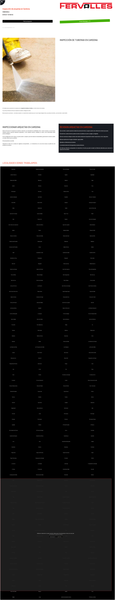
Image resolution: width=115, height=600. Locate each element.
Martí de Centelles (40, 280)
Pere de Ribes (13, 274)
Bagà (92, 180)
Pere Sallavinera (40, 324)
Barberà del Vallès (13, 180)
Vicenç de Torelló (92, 296)
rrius (13, 441)
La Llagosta (40, 313)
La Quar (13, 352)
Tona (92, 191)
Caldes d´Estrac (66, 246)
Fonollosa (92, 447)
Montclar (66, 419)
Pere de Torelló (92, 169)
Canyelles (66, 196)
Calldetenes (40, 208)
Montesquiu (40, 419)
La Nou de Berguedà (13, 313)
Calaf (13, 252)
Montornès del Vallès (39, 474)
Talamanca (92, 402)
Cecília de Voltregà (39, 296)
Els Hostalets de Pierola (13, 430)
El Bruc (92, 391)
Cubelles (39, 396)
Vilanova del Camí (66, 235)
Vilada (66, 324)
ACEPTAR (59, 536)
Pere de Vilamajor (66, 169)
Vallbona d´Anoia (40, 335)
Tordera (66, 396)
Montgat (13, 419)
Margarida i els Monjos (92, 358)
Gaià (92, 408)
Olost (13, 374)
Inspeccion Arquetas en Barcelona (8, 27)
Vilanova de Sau (66, 263)
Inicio (3, 27)
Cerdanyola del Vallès (13, 474)
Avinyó (40, 246)
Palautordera (39, 291)
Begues (39, 591)
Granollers (13, 447)
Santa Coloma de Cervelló (92, 380)
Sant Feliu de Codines (92, 285)
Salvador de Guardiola (40, 169)
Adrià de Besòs (92, 224)
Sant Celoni (66, 352)
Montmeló (66, 474)
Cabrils (13, 185)
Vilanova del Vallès (39, 235)
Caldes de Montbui (39, 269)
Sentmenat (66, 408)
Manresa (39, 185)
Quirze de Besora (66, 319)
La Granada (40, 463)
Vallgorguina (92, 330)
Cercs (66, 430)
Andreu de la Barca (39, 224)
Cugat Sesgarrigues (66, 291)
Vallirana (66, 330)
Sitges (66, 363)
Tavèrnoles (40, 402)
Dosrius (13, 396)
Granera (39, 447)
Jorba (40, 413)
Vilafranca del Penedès (13, 241)
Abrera (92, 396)
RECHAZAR (52, 536)
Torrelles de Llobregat (66, 374)
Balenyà (66, 180)
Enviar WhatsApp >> (84, 21)
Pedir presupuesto (27, 21)
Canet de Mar (39, 202)
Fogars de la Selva (66, 452)
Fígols (92, 452)
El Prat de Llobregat (39, 430)
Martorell (13, 263)
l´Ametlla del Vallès (66, 469)
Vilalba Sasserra (92, 263)
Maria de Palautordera (13, 385)
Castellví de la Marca (39, 435)
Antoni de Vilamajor (92, 219)
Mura (92, 185)
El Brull (92, 458)
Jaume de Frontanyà (13, 213)
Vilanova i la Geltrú (13, 235)
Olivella (39, 374)
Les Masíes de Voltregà (92, 341)
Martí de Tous (13, 280)
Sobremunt (40, 363)
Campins (66, 202)
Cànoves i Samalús (92, 196)
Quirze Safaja (13, 319)
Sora (92, 591)
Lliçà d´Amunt (66, 391)
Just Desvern (39, 285)
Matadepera (40, 258)
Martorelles (92, 258)
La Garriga (66, 463)
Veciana (13, 330)
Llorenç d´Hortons (13, 285)
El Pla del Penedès (66, 424)
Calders (92, 246)
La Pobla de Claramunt (92, 308)
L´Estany (13, 469)
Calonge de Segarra (92, 202)
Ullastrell (39, 358)
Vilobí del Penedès (13, 391)
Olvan (92, 369)
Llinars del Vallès (66, 341)
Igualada (13, 424)
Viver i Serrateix (92, 385)
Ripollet (66, 219)
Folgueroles (13, 452)
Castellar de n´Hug (13, 258)
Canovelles (13, 202)
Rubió (92, 213)
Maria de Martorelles (92, 352)
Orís (66, 369)
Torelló (66, 380)
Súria (92, 335)
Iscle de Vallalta (39, 213)
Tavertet (13, 402)
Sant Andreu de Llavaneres (13, 224)
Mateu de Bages (40, 274)
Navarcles (66, 185)
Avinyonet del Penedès (13, 246)
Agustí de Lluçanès (66, 224)
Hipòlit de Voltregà (13, 269)
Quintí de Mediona (92, 319)
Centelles (92, 430)
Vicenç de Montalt (13, 302)
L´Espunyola (40, 469)
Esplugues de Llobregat (40, 458)
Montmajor (92, 413)
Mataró (39, 230)
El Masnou (92, 424)
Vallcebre (13, 335)
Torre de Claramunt (39, 380)
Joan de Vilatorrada (92, 208)
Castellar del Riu (92, 252)
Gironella (66, 458)
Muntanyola (13, 191)
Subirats (13, 341)
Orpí (13, 369)
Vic (92, 324)
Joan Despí (40, 196)
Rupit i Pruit (66, 213)
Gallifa (66, 591)
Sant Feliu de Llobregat (66, 285)
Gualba (92, 441)
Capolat (66, 174)
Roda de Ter (40, 219)
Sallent (13, 230)
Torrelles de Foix (92, 374)
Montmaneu (66, 413)
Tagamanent (13, 408)
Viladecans (66, 241)
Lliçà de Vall (40, 391)
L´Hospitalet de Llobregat (92, 463)
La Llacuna (13, 463)
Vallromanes (40, 330)
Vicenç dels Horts (66, 296)
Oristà (40, 369)
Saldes (40, 341)
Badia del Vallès (66, 230)
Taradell (66, 402)
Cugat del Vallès (92, 291)
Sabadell (39, 308)
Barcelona (13, 169)
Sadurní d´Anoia (13, 296)
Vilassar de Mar (66, 191)
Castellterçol (66, 435)
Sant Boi (92, 302)
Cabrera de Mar (92, 235)
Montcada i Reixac (92, 419)
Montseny (39, 191)
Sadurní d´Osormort (66, 308)
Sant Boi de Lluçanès (66, 302)
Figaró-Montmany (13, 458)
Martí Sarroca (92, 274)
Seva (92, 363)
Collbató (39, 424)
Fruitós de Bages (66, 313)
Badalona (92, 241)
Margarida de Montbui (13, 363)
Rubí (13, 219)
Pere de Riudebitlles (92, 269)
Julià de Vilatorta (13, 174)
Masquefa (66, 258)
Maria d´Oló (66, 358)
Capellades (92, 174)
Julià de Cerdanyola (13, 196)
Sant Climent (39, 352)
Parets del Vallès (13, 591)
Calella (66, 208)
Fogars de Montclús (39, 452)
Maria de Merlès (66, 385)
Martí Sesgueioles (66, 274)
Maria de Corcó (13, 358)
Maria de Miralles (40, 385)
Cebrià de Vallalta (40, 302)
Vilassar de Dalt (92, 230)
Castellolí (92, 435)
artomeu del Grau (13, 308)
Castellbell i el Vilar (39, 252)
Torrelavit (13, 380)
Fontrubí (13, 413)
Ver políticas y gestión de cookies (56, 534)
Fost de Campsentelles (92, 313)
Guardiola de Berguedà (66, 441)
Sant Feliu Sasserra (66, 269)
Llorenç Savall (92, 280)
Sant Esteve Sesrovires (13, 291)
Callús (13, 208)
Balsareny (39, 180)
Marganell (39, 263)
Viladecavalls (39, 241)
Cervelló (92, 469)
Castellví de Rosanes (13, 435)
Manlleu (92, 474)
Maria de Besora (40, 408)
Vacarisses (66, 335)
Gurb (40, 441)
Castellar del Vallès (66, 252)
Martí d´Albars (66, 280)
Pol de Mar (13, 324)
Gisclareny (66, 447)
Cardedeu (39, 174)
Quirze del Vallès (40, 319)
